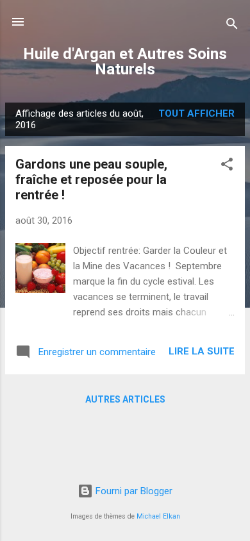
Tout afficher (196, 113)
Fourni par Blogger (132, 491)
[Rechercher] (232, 26)
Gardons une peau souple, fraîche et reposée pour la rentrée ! (91, 179)
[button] (227, 166)
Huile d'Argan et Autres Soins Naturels (125, 61)
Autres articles (125, 399)
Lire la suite (202, 351)
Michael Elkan (158, 516)
